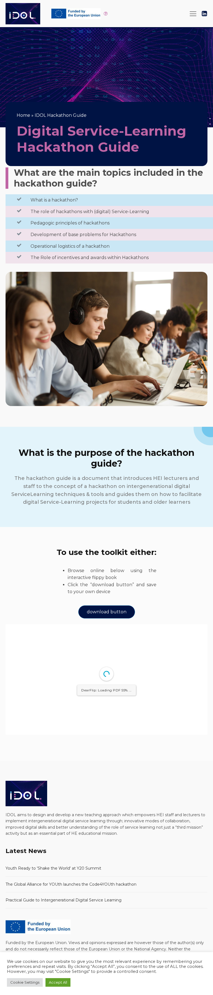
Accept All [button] (58, 982)
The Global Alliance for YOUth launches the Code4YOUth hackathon (71, 884)
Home (23, 115)
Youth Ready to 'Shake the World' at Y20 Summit (53, 868)
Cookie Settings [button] (24, 982)
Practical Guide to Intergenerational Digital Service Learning (63, 900)
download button (106, 611)
